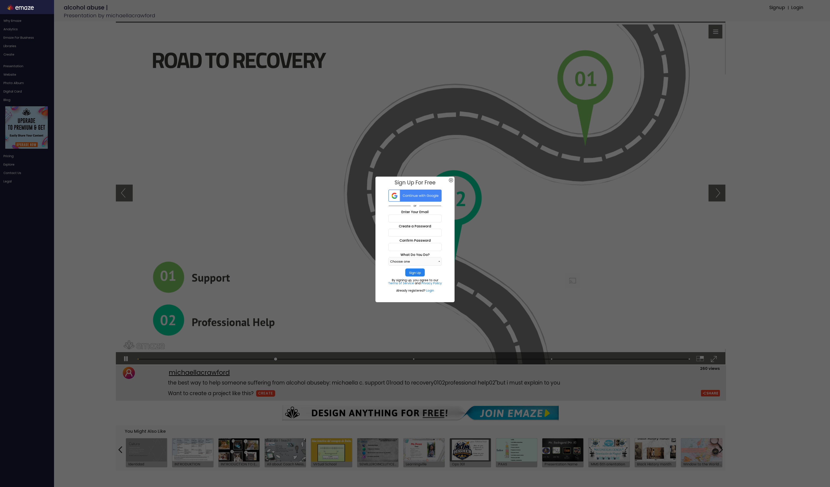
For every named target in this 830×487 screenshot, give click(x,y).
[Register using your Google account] (415, 196)
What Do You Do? (415, 254)
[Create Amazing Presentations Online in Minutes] (27, 7)
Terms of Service (401, 283)
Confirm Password (415, 240)
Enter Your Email (415, 212)
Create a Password (415, 226)
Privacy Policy (431, 283)
